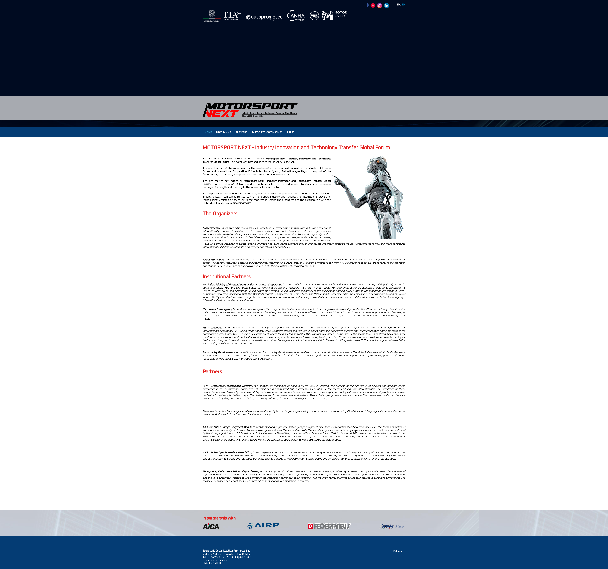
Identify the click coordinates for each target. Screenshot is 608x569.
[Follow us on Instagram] (379, 5)
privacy (397, 551)
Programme (223, 132)
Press (290, 132)
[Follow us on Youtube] (372, 5)
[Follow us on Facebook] (368, 5)
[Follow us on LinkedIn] (386, 5)
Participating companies (267, 132)
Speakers (241, 132)
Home (208, 132)
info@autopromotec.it (221, 560)
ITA (399, 4)
